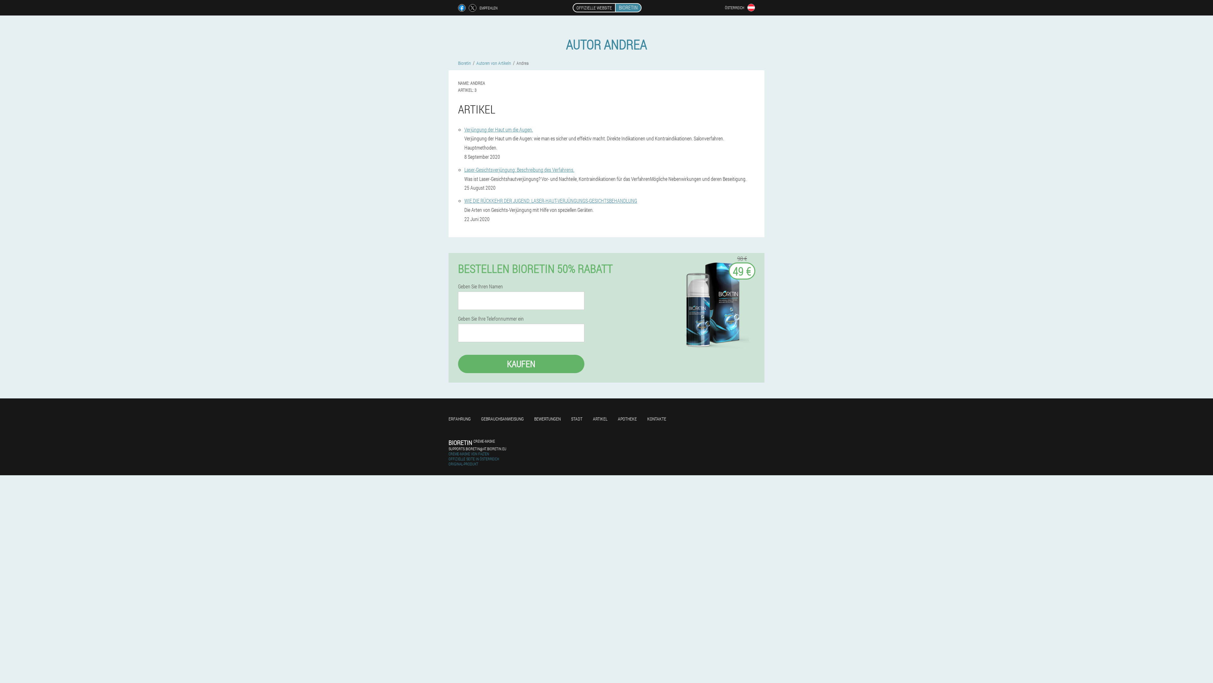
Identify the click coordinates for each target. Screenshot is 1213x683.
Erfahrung (460, 419)
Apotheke (627, 419)
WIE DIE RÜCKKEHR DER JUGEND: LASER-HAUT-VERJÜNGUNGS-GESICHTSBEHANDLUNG (550, 200)
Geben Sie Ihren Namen (480, 286)
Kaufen (521, 364)
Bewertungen (547, 419)
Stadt (576, 419)
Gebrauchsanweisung (502, 419)
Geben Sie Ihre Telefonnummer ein (491, 318)
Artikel (600, 419)
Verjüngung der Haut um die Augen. (498, 129)
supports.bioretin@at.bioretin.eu (477, 448)
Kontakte (656, 419)
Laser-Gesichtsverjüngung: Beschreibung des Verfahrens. (519, 169)
